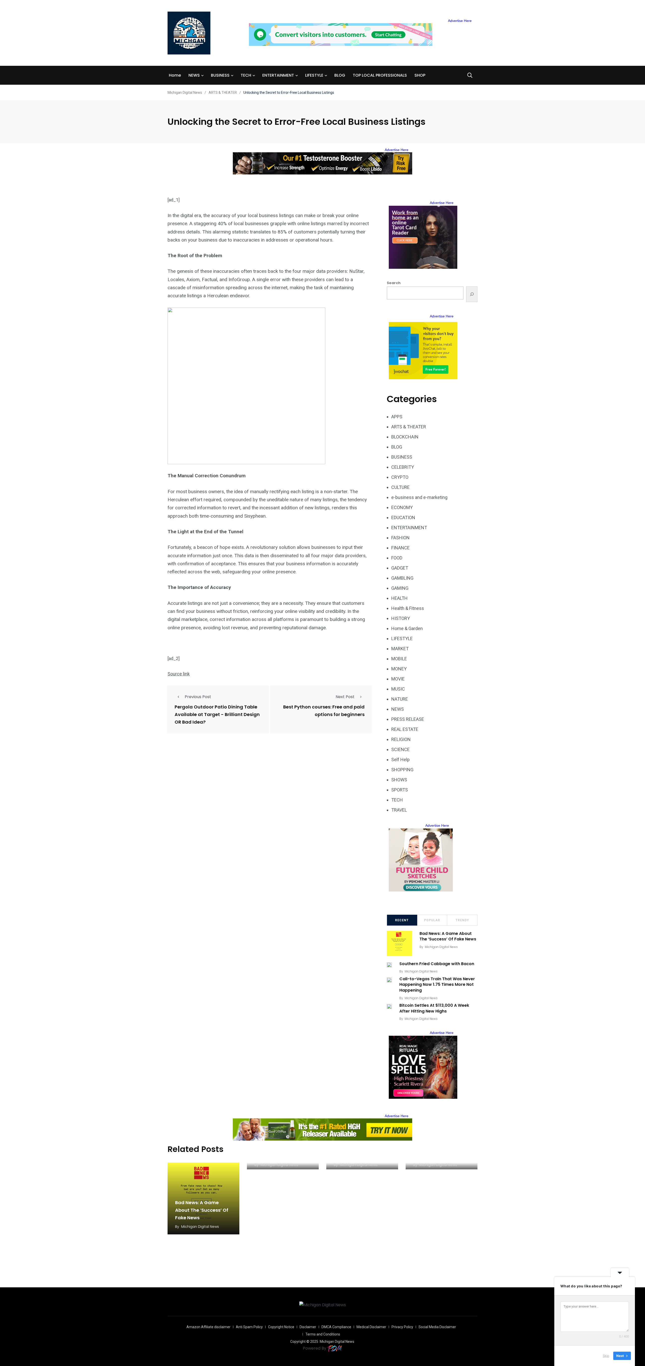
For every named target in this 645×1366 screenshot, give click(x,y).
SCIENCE (400, 749)
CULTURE (400, 487)
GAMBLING (402, 578)
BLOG (339, 75)
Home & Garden (407, 628)
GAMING (399, 588)
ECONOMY (402, 507)
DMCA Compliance (336, 1327)
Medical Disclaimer (371, 1327)
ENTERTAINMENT (278, 75)
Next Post (345, 697)
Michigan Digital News (441, 947)
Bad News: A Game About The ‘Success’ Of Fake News (448, 936)
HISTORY (400, 618)
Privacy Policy (402, 1327)
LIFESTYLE (314, 75)
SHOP (419, 75)
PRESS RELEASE (407, 719)
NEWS (194, 75)
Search (394, 282)
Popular (432, 920)
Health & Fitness (407, 608)
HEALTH (399, 598)
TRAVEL (399, 810)
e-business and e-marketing (419, 497)
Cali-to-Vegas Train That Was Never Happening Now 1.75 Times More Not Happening (437, 984)
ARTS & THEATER (408, 426)
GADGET (399, 568)
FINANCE (400, 547)
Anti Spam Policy (249, 1327)
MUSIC (398, 689)
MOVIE (398, 678)
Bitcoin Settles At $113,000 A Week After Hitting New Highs (434, 1008)
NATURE (399, 699)
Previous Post (198, 697)
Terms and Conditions (322, 1334)
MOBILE (399, 658)
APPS (396, 416)
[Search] (471, 294)
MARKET (400, 648)
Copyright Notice (281, 1327)
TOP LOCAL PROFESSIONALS (380, 75)
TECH (246, 75)
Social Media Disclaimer (437, 1327)
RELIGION (401, 739)
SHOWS (399, 779)
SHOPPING (402, 769)
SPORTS (399, 789)
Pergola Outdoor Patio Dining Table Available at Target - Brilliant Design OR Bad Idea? (217, 714)
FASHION (400, 537)
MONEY (399, 668)
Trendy (462, 920)
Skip (606, 1356)
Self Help (400, 759)
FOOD (396, 557)
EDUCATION (403, 517)
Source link (179, 673)
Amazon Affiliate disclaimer (208, 1327)
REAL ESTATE (404, 729)
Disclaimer (308, 1327)
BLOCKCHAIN (404, 436)
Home (175, 75)
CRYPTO (399, 477)
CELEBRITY (402, 467)
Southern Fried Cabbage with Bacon (436, 964)
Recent (402, 920)
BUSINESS (220, 75)
